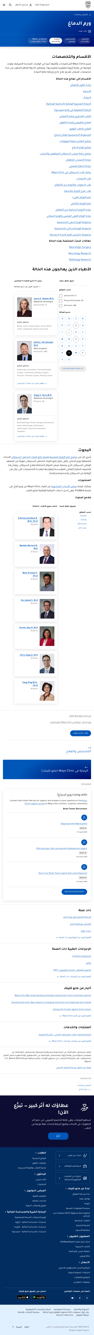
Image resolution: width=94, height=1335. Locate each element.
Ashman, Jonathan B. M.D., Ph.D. (28, 520)
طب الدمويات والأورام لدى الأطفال (72, 185)
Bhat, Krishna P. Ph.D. (30, 574)
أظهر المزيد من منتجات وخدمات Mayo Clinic (71, 1041)
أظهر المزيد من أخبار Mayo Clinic (77, 1016)
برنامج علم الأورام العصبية (63, 457)
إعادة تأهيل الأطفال (80, 85)
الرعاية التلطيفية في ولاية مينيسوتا (72, 110)
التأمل (88, 963)
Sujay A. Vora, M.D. (43, 395)
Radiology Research (80, 260)
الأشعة (87, 91)
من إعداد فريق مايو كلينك (80, 716)
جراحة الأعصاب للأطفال (78, 160)
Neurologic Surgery (80, 247)
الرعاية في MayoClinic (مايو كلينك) (38, 40)
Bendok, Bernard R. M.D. (29, 547)
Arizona (83, 516)
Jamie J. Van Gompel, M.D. (43, 344)
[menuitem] (84, 41)
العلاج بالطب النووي (80, 129)
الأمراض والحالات (81, 15)
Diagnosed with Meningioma (74, 824)
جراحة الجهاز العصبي (80, 166)
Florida (84, 520)
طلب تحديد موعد (80, 733)
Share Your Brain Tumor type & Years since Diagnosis (62, 873)
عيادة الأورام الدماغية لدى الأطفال (73, 210)
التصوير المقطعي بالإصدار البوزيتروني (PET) (72, 970)
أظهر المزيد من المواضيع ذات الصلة (75, 938)
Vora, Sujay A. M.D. (28, 655)
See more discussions (74, 892)
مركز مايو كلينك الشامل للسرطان (29, 457)
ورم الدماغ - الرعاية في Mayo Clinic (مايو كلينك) (70, 722)
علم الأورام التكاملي (81, 204)
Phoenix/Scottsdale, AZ (73, 301)
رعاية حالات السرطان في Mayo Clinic (71, 172)
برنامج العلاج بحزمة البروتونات (75, 141)
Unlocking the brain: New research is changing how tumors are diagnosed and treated (51, 1003)
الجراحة (87, 98)
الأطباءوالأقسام (56, 40)
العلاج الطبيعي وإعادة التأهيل (75, 122)
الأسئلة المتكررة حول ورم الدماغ (77, 917)
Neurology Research (79, 253)
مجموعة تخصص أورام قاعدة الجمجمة (70, 235)
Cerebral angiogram (81, 956)
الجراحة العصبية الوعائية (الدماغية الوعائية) (68, 104)
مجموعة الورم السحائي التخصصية (72, 228)
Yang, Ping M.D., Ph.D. (30, 684)
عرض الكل (82, 528)
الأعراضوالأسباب (84, 40)
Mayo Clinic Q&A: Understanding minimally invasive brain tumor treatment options (53, 996)
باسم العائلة (64, 312)
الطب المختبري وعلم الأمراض (75, 116)
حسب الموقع (65, 290)
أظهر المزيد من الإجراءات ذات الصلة (75, 977)
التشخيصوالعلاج (70, 40)
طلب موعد (82, 31)
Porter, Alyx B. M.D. (28, 628)
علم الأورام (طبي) (81, 197)
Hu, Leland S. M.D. (29, 600)
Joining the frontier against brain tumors (72, 1010)
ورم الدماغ (79, 24)
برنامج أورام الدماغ (81, 147)
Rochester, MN (70, 306)
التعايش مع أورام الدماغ (80, 924)
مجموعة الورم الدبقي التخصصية (74, 222)
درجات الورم (86, 931)
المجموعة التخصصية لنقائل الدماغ (72, 135)
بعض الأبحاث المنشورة (64, 486)
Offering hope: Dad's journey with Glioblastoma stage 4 (61, 849)
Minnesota (82, 524)
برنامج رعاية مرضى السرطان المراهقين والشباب (65, 154)
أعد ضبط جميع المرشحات (72, 369)
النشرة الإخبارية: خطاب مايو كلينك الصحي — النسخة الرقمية (65, 1035)
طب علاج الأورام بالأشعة (77, 191)
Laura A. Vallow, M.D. (44, 299)
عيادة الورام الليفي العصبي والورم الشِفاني (69, 216)
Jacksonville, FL (70, 296)
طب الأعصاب (83, 179)
